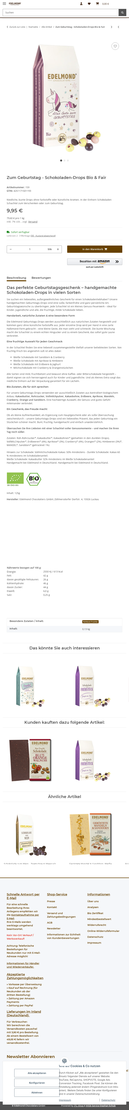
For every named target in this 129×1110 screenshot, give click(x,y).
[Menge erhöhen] (58, 249)
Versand (32, 221)
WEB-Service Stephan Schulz (101, 1105)
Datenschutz (108, 1100)
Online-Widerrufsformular (103, 931)
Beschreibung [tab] (16, 277)
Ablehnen (36, 1092)
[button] (81, 3)
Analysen (93, 907)
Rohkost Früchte (90, 622)
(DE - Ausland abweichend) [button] (43, 235)
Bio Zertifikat (95, 913)
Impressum (65, 1100)
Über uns (93, 901)
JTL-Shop (79, 1105)
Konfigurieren (37, 1082)
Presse (51, 901)
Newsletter (53, 928)
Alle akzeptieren (37, 1073)
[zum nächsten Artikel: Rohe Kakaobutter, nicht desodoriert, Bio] (111, 27)
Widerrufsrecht (96, 925)
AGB (49, 922)
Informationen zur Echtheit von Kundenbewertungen (63, 936)
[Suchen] (122, 12)
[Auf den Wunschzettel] (115, 46)
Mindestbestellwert (99, 919)
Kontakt (52, 907)
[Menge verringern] (10, 249)
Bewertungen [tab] (41, 277)
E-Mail (11, 898)
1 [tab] (61, 161)
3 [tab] (68, 161)
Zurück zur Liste (17, 26)
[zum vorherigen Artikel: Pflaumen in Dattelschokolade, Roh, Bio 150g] (118, 27)
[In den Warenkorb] (9, 36)
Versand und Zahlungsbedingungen (61, 915)
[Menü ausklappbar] (4, 2)
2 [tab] (64, 161)
